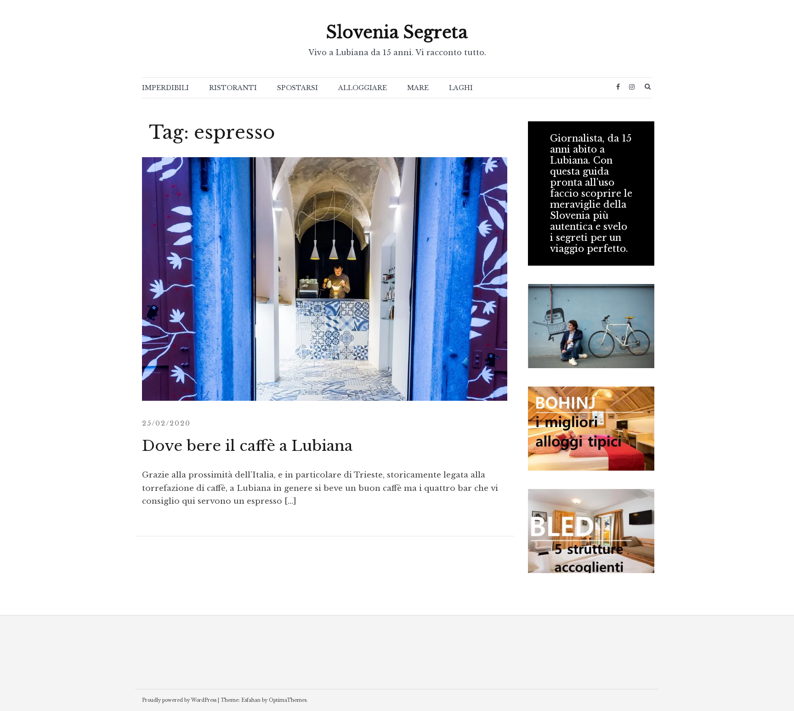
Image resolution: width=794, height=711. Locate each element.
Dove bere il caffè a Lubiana (247, 446)
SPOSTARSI (297, 88)
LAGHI (461, 88)
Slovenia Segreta (397, 32)
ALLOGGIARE (362, 88)
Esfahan (251, 700)
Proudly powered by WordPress (179, 700)
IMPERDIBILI (165, 88)
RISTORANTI (233, 88)
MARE (418, 88)
